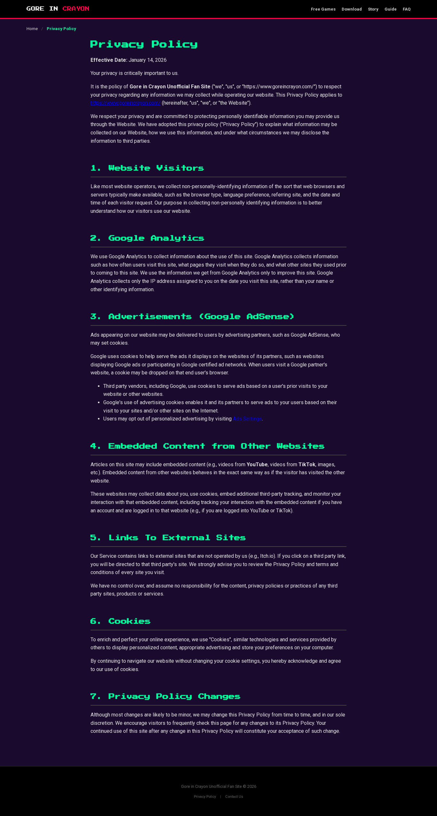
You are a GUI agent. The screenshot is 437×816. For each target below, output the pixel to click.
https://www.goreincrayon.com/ (126, 103)
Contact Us (234, 797)
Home (32, 28)
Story (373, 9)
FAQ (406, 9)
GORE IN (58, 9)
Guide (391, 9)
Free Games (323, 9)
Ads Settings (247, 419)
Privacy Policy (205, 797)
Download (352, 9)
